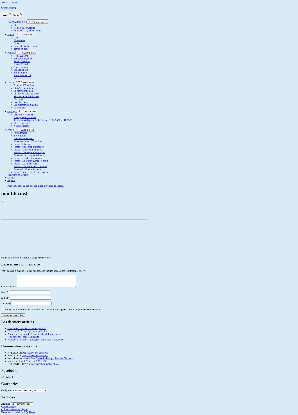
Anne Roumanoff (22, 75)
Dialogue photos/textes (25, 117)
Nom (4, 292)
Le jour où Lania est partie (26, 93)
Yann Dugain (20, 72)
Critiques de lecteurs (24, 138)
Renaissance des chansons (35, 352)
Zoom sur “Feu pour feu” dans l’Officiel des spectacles (34, 334)
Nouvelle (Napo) (22, 125)
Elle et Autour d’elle (17, 22)
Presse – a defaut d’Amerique (28, 141)
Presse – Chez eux (23, 144)
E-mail (5, 297)
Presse (17, 43)
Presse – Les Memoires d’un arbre (30, 166)
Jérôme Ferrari (21, 64)
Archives (5, 403)
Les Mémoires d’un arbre (26, 104)
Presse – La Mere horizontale (28, 158)
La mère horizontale (23, 90)
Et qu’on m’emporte (23, 88)
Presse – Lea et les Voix (25, 163)
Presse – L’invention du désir (28, 155)
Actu (16, 37)
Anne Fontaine (21, 67)
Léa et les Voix (21, 102)
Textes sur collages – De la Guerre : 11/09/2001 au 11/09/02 (43, 120)
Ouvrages (12, 111)
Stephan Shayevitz (23, 58)
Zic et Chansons (21, 123)
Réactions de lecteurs (17, 175)
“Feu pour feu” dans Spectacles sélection (27, 331)
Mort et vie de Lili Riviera (26, 96)
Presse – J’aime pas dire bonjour (29, 152)
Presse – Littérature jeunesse (27, 169)
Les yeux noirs (21, 69)
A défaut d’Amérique (24, 85)
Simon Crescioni (22, 61)
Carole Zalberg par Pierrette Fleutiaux (54, 358)
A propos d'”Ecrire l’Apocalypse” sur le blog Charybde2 (35, 339)
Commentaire (8, 286)
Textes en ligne (21, 48)
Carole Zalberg (8, 8)
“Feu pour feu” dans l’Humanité (23, 336)
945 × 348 (45, 257)
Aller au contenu (9, 2)
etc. (15, 78)
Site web (5, 303)
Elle (16, 25)
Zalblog (11, 34)
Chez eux (18, 99)
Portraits (11, 52)
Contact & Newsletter (24, 27)
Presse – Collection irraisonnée (29, 146)
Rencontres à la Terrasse (25, 46)
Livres (10, 82)
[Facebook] (7, 377)
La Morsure (19, 107)
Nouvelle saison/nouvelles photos (43, 364)
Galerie (11, 177)
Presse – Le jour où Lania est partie (31, 160)
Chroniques (19, 40)
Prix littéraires (20, 132)
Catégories (6, 390)
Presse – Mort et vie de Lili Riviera (31, 172)
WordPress (29, 412)
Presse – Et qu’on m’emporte (28, 149)
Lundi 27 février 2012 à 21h (33, 361)
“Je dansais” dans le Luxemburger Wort (26, 328)
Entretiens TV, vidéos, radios (28, 30)
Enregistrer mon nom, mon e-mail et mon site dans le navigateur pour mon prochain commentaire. (52, 309)
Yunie (10, 361)
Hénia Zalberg (21, 55)
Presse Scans (19, 257)
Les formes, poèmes (23, 114)
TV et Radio (20, 135)
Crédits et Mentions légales (14, 409)
